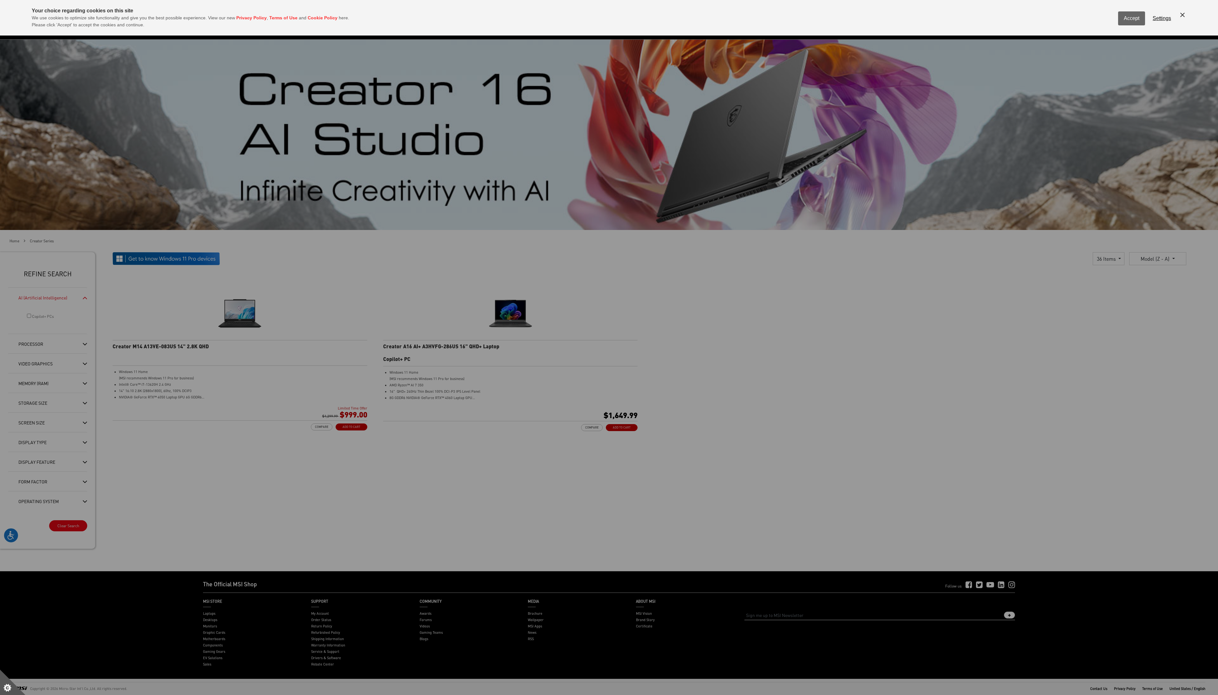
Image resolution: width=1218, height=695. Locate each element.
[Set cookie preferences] (12, 682)
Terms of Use (283, 17)
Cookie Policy (322, 17)
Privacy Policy (251, 17)
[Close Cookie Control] (1182, 15)
